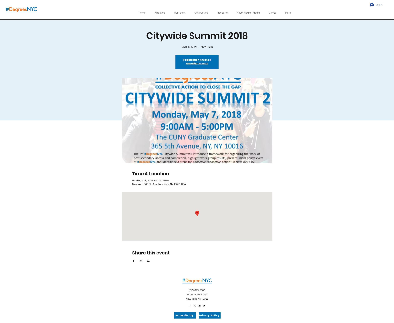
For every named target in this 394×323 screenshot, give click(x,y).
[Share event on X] (141, 261)
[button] (223, 11)
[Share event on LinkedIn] (148, 261)
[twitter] (194, 305)
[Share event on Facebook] (133, 261)
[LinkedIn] (203, 305)
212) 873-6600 (197, 290)
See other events (197, 63)
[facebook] (190, 305)
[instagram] (199, 305)
